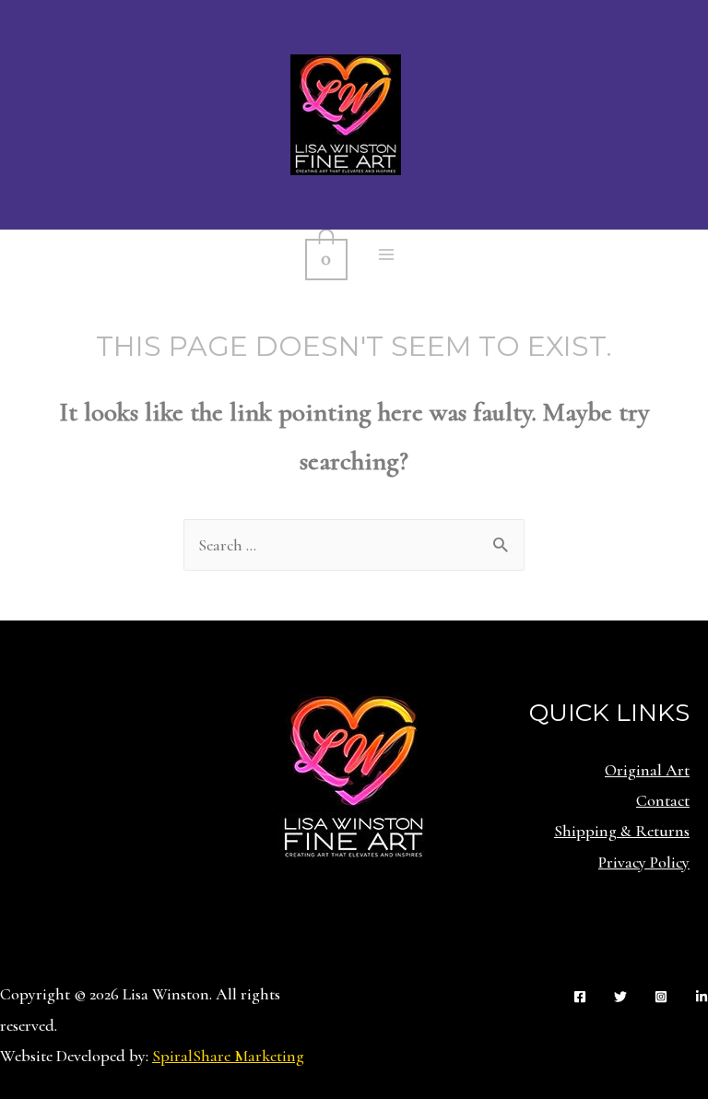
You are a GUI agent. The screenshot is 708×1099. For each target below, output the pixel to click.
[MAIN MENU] (386, 255)
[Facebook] (579, 996)
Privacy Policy (644, 862)
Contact (663, 800)
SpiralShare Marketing (228, 1056)
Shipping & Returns (622, 831)
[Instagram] (661, 996)
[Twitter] (620, 996)
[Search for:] (354, 545)
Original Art (647, 770)
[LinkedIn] (701, 996)
